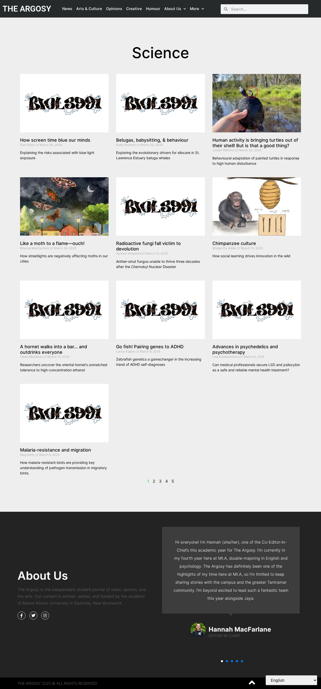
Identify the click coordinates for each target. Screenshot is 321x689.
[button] (222, 661)
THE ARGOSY (27, 9)
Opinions (114, 8)
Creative (134, 8)
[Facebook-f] (22, 616)
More (194, 8)
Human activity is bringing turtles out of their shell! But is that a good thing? (255, 142)
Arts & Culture (89, 8)
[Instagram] (45, 616)
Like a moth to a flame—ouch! (52, 243)
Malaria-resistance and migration (55, 450)
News (67, 8)
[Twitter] (33, 616)
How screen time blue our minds (55, 140)
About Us (172, 8)
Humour (153, 8)
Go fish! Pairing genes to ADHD (150, 346)
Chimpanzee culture (234, 243)
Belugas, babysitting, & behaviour (152, 140)
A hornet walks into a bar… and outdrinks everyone (53, 349)
